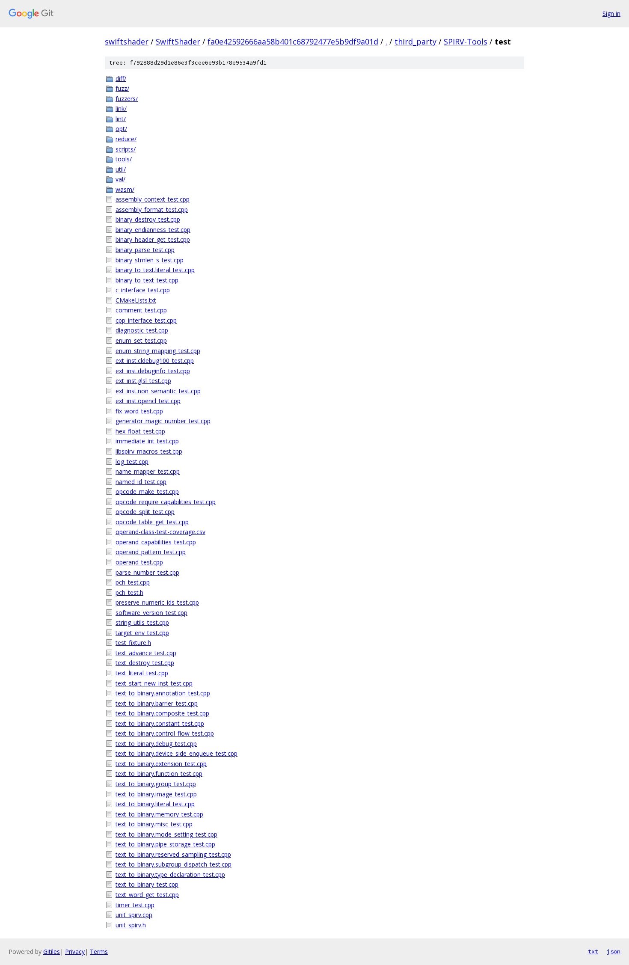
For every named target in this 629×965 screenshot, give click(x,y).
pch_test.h (129, 592)
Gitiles (51, 951)
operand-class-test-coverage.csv (160, 532)
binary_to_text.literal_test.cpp (155, 270)
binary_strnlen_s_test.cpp (150, 260)
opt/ (121, 129)
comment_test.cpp (141, 310)
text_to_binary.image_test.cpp (156, 794)
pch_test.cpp (133, 582)
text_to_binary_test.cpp (147, 884)
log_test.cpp (132, 461)
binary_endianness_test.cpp (153, 230)
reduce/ (126, 139)
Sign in (611, 13)
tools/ (124, 159)
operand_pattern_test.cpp (151, 552)
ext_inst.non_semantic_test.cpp (158, 391)
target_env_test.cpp (142, 633)
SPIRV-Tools (465, 41)
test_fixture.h (133, 642)
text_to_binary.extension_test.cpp (161, 764)
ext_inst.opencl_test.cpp (148, 401)
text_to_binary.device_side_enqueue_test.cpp (176, 753)
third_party (415, 41)
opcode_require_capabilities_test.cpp (166, 502)
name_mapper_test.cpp (148, 471)
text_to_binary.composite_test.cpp (162, 713)
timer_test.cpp (135, 905)
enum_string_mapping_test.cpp (158, 351)
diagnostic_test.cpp (142, 330)
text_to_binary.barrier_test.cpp (157, 703)
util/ (121, 169)
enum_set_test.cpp (141, 340)
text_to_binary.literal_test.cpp (155, 804)
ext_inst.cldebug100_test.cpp (155, 360)
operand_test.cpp (139, 562)
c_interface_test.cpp (143, 290)
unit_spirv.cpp (134, 915)
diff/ (121, 78)
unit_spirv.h (131, 925)
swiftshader (126, 41)
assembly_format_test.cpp (152, 209)
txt (593, 951)
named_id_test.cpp (141, 482)
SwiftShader (178, 41)
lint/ (121, 119)
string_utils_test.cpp (142, 622)
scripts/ (126, 149)
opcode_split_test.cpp (145, 512)
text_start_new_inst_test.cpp (154, 683)
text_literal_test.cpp (142, 673)
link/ (121, 108)
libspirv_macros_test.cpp (149, 451)
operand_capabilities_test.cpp (156, 542)
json (613, 951)
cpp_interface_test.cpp (146, 320)
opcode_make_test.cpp (147, 491)
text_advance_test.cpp (146, 653)
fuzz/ (122, 88)
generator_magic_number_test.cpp (163, 421)
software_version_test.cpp (151, 613)
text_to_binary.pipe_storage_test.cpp (165, 844)
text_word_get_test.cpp (147, 895)
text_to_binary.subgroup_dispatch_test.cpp (173, 864)
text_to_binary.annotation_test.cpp (163, 693)
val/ (120, 179)
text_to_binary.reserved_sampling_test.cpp (173, 854)
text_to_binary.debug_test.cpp (156, 743)
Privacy (75, 951)
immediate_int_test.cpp (147, 441)
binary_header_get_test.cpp (153, 239)
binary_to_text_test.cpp (147, 280)
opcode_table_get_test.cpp (152, 522)
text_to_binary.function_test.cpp (159, 773)
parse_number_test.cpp (147, 572)
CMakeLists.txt (136, 300)
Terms (99, 951)
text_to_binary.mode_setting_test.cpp (166, 834)
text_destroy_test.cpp (145, 663)
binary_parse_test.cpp (145, 250)
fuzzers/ (127, 99)
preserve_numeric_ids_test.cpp (157, 602)
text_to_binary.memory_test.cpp (159, 814)
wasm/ (125, 189)
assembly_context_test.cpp (153, 199)
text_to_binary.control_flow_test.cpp (165, 733)
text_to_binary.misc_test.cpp (154, 824)
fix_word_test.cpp (139, 411)
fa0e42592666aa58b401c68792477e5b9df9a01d (293, 41)
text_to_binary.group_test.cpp (156, 784)
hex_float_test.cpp (140, 431)
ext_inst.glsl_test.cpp (143, 381)
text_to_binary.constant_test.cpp (160, 723)
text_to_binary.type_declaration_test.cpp (170, 874)
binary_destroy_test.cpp (148, 219)
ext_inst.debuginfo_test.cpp (153, 371)
